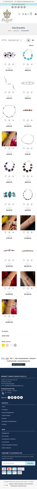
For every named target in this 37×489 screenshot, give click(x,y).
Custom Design (6, 415)
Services (4, 418)
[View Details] (13, 64)
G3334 (9, 208)
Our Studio (5, 409)
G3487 (28, 96)
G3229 (9, 264)
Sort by (4, 40)
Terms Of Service (28, 483)
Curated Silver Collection (9, 439)
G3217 (28, 264)
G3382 (28, 124)
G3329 (28, 180)
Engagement (5, 433)
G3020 (9, 152)
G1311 (27, 292)
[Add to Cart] (9, 64)
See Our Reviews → (18, 364)
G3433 (9, 68)
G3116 (9, 124)
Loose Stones (5, 442)
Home (9, 30)
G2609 (9, 320)
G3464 (27, 68)
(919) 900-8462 (9, 1)
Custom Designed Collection (10, 445)
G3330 (28, 208)
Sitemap (11, 483)
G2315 (28, 236)
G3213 (9, 292)
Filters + (31, 45)
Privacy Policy (14, 485)
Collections (16, 30)
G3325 (9, 236)
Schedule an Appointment (9, 421)
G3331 (9, 180)
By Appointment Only (19, 4)
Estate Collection (6, 448)
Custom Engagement (8, 412)
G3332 (28, 152)
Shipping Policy (22, 485)
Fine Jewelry (5, 436)
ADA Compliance (19, 483)
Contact (4, 424)
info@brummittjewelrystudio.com (25, 1)
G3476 (9, 96)
